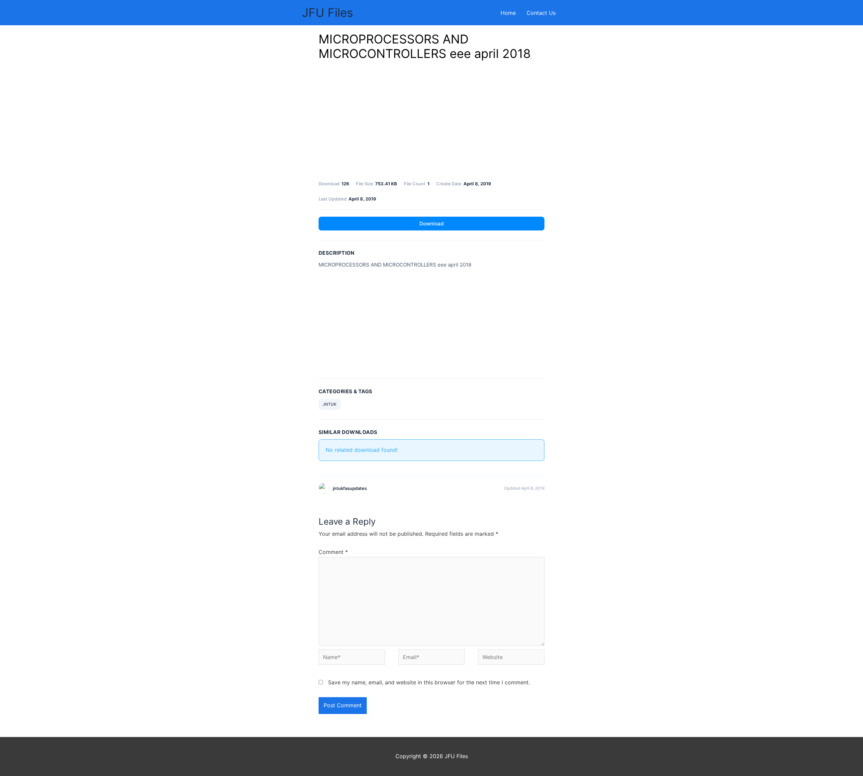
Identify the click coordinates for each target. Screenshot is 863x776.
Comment (333, 552)
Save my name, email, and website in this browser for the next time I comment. (429, 682)
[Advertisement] (431, 122)
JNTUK (329, 404)
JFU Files (327, 12)
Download (431, 223)
